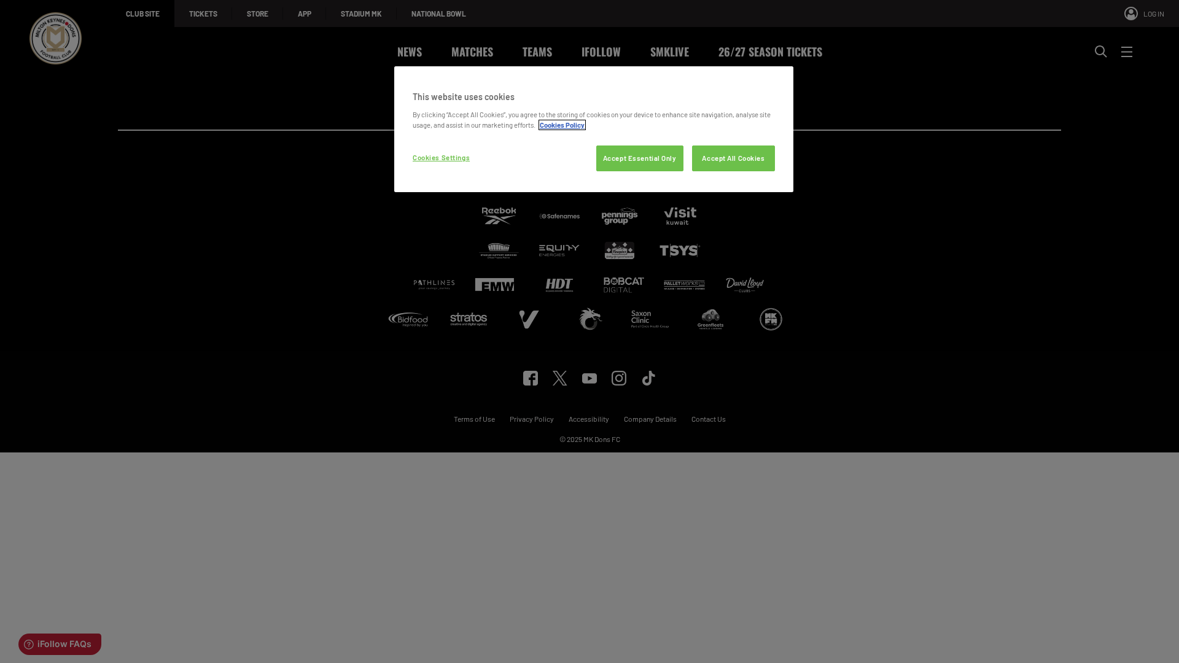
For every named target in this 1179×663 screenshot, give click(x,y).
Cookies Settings (441, 157)
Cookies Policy (562, 125)
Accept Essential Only (640, 158)
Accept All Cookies (733, 158)
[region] (593, 129)
